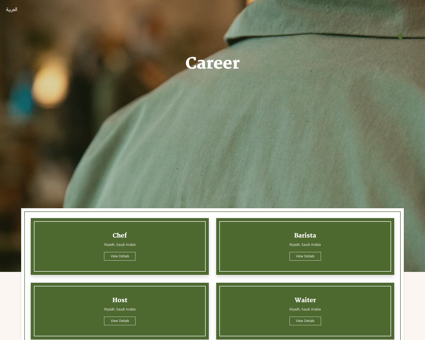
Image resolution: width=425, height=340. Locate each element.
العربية (11, 9)
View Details (120, 256)
